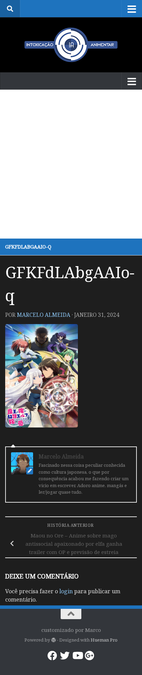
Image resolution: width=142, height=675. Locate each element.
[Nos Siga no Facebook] (52, 656)
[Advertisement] (71, 164)
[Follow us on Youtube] (77, 656)
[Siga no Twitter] (65, 656)
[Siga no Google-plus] (89, 656)
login (66, 591)
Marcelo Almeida (43, 315)
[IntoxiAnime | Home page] (71, 45)
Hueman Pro (104, 640)
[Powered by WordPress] (53, 640)
